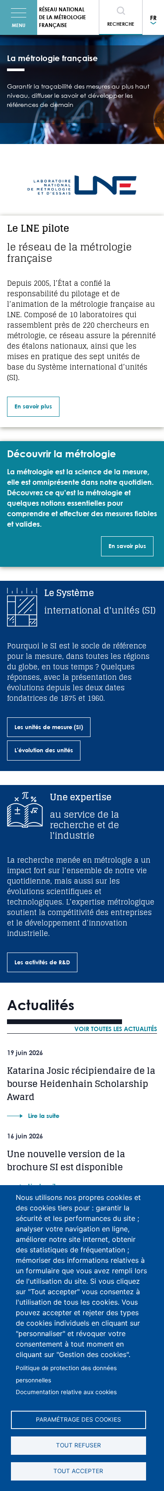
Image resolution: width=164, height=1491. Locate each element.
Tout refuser (78, 1445)
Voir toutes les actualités (115, 1028)
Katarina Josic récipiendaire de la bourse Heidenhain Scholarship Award (81, 1084)
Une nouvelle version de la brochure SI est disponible (66, 1160)
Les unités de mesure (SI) (48, 726)
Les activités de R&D (42, 962)
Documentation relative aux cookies (66, 1391)
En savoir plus (33, 406)
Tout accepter (78, 1470)
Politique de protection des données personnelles (66, 1373)
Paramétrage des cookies (78, 1419)
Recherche (120, 24)
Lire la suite (43, 1115)
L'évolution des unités (43, 750)
